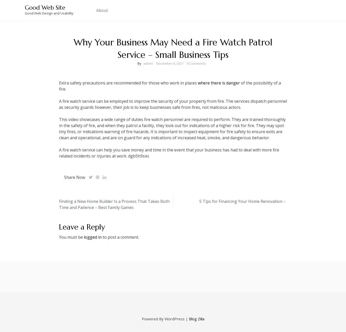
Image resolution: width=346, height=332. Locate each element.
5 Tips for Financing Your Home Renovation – (242, 201)
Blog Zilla (196, 318)
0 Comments (196, 63)
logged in (93, 237)
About (102, 10)
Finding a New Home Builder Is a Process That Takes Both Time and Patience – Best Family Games (114, 204)
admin (148, 63)
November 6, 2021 (170, 63)
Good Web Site (45, 7)
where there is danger (219, 83)
